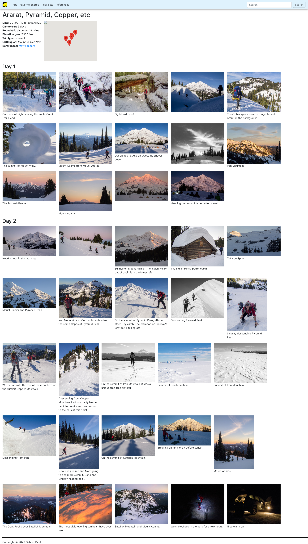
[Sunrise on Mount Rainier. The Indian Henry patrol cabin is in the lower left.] (141, 246)
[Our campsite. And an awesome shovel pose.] (141, 138)
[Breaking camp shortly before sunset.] (184, 430)
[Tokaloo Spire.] (254, 241)
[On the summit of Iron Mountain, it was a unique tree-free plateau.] (128, 362)
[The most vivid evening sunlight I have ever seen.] (85, 504)
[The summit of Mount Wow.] (29, 143)
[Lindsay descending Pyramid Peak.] (247, 304)
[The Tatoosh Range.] (29, 186)
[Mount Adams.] (234, 442)
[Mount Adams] (85, 191)
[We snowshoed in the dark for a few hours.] (198, 504)
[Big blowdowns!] (141, 91)
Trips (14, 4)
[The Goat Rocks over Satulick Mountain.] (29, 504)
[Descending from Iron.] (29, 435)
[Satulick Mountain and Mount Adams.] (141, 504)
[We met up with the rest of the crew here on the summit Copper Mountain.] (29, 362)
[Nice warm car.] (254, 504)
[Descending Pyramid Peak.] (198, 297)
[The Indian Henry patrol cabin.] (198, 246)
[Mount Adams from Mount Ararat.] (85, 143)
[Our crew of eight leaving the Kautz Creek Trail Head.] (29, 91)
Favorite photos (29, 4)
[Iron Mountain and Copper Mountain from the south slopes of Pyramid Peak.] (85, 297)
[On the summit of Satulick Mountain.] (128, 435)
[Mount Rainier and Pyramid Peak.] (29, 292)
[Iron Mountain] (254, 143)
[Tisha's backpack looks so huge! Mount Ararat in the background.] (254, 91)
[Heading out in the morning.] (29, 241)
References (62, 4)
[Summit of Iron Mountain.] (184, 362)
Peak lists (47, 4)
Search (299, 4)
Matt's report (27, 45)
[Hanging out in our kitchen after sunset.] (198, 186)
